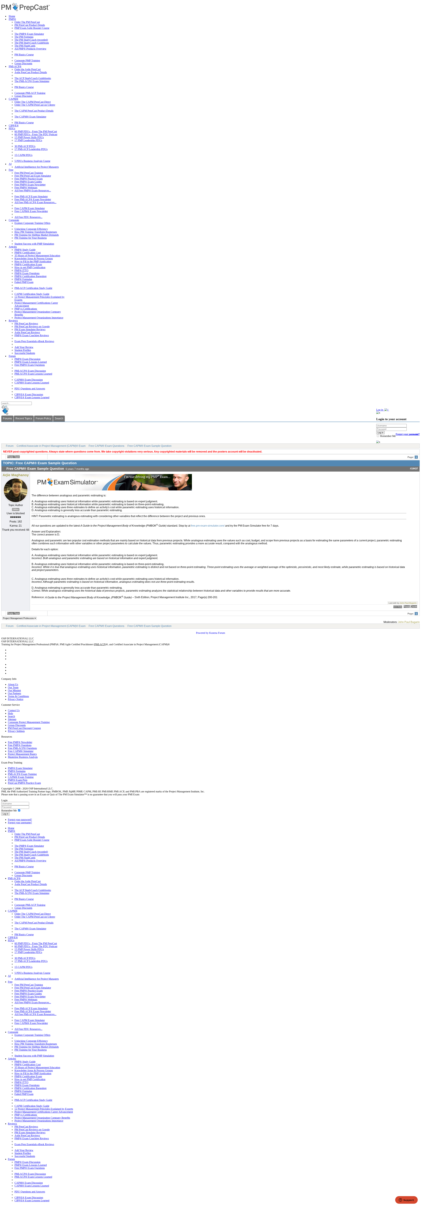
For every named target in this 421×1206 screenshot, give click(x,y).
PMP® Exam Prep (17, 780)
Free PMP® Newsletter (20, 742)
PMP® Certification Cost (27, 252)
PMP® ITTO (21, 270)
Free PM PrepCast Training (28, 172)
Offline (16, 509)
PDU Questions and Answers (29, 388)
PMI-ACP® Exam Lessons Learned (33, 373)
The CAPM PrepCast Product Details (33, 110)
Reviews (13, 320)
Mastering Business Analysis (23, 757)
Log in (5, 814)
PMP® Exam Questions (26, 273)
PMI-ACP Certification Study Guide (33, 288)
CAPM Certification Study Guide (31, 294)
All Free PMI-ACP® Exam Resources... (35, 202)
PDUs (12, 128)
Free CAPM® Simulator (20, 751)
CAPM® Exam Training (21, 777)
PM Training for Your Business (30, 237)
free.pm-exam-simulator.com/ (207, 525)
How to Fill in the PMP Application (32, 261)
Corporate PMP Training (27, 60)
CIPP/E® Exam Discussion (28, 394)
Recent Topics (23, 418)
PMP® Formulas (23, 279)
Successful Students (24, 353)
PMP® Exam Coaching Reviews (31, 335)
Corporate (14, 220)
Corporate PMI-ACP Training (29, 93)
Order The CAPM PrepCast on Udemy (34, 104)
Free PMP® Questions (19, 745)
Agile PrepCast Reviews (27, 332)
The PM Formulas (23, 36)
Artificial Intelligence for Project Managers (36, 167)
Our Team (13, 687)
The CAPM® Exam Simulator (30, 116)
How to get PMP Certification (29, 267)
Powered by (202, 632)
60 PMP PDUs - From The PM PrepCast (35, 131)
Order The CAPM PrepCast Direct (32, 101)
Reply (407, 606)
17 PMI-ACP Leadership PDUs (31, 149)
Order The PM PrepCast (27, 22)
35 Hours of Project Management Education (37, 255)
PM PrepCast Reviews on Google (32, 326)
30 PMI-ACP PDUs (24, 146)
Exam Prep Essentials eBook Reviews (34, 341)
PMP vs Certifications (25, 308)
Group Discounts (23, 63)
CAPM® (13, 99)
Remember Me (388, 436)
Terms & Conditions (18, 696)
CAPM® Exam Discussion (28, 379)
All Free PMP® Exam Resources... (32, 190)
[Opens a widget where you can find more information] (406, 1200)
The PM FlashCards (24, 45)
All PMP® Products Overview (30, 48)
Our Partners (14, 693)
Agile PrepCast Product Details (30, 72)
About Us (13, 684)
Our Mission (14, 690)
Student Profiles (22, 350)
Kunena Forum (217, 632)
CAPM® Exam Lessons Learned (31, 382)
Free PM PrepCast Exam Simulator (32, 175)
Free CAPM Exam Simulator (29, 208)
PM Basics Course (24, 54)
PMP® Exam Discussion (27, 359)
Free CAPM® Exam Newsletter (31, 211)
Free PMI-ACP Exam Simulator (31, 196)
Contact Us (14, 710)
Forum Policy (43, 418)
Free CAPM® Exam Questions (106, 445)
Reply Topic (13, 456)
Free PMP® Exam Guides (28, 181)
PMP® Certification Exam (28, 264)
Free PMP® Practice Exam (28, 178)
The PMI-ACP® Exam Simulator (31, 81)
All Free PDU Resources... (28, 217)
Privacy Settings (16, 731)
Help (10, 713)
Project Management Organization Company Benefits (42, 1117)
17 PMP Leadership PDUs (28, 140)
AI (10, 164)
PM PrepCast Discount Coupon (24, 728)
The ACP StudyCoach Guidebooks (32, 78)
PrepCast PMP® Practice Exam (24, 783)
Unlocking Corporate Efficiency (31, 229)
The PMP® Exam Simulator (29, 34)
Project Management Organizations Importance (38, 317)
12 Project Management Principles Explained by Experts (43, 1108)
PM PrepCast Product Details (29, 25)
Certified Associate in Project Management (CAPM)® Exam (51, 445)
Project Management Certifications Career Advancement (43, 1111)
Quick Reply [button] (397, 607)
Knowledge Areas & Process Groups (33, 258)
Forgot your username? (408, 434)
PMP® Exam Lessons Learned (30, 362)
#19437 (414, 468)
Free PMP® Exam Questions (29, 365)
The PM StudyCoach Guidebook (31, 42)
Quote (413, 606)
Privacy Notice (15, 699)
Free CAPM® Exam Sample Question (149, 445)
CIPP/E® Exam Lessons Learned (31, 397)
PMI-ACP (99, 644)
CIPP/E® (14, 125)
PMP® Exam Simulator (20, 768)
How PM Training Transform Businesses (35, 232)
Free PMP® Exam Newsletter (30, 184)
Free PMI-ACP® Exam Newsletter (32, 199)
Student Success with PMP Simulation (34, 243)
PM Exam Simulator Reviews (29, 329)
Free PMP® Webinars (25, 187)
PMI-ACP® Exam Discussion (30, 370)
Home (12, 16)
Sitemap (12, 719)
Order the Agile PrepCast (27, 69)
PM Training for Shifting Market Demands (36, 234)
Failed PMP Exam (23, 282)
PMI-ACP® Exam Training (22, 774)
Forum (12, 356)
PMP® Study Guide (25, 249)
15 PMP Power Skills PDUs (29, 137)
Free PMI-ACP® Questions (22, 748)
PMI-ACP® (15, 66)
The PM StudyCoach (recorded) (31, 39)
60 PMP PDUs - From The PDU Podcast (35, 134)
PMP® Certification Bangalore (30, 276)
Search (59, 418)
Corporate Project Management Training (29, 722)
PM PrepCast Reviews (26, 323)
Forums (7, 418)
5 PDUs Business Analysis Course (32, 161)
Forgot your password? (20, 819)
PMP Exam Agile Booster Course (31, 28)
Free (11, 169)
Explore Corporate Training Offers (32, 223)
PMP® (12, 19)
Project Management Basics (22, 754)
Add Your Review (23, 347)
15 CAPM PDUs (23, 155)
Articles (13, 246)
